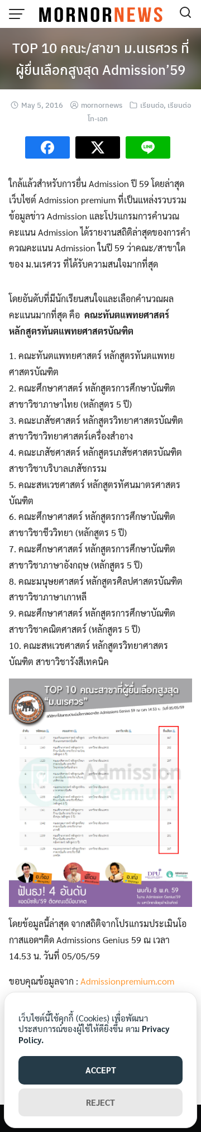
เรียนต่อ (152, 104)
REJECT (100, 1102)
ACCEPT (100, 1069)
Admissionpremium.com (127, 981)
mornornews (101, 104)
